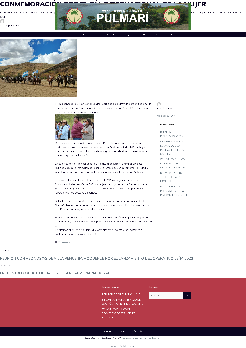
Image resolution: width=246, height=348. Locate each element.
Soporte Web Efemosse (123, 345)
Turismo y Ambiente (107, 35)
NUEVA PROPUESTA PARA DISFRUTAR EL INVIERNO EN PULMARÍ (173, 190)
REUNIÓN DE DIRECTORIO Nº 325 (121, 294)
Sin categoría (64, 241)
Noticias (159, 35)
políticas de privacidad (132, 338)
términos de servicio (152, 338)
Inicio (73, 35)
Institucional (85, 35)
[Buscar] (187, 295)
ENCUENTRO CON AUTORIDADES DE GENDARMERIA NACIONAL (55, 273)
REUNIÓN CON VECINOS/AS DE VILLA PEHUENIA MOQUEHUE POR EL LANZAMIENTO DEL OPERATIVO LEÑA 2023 (96, 258)
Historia (146, 35)
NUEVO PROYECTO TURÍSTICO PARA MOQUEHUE (171, 177)
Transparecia (129, 35)
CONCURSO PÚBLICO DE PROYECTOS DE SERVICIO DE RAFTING (173, 163)
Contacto (171, 35)
